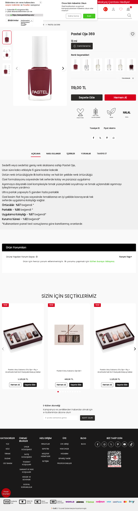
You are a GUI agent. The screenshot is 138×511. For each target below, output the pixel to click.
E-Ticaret (60, 508)
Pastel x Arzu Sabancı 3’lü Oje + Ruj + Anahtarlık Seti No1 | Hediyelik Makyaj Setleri (115, 370)
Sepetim (45, 449)
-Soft (54, 508)
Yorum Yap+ (125, 256)
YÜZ (7, 444)
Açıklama (35, 153)
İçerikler (71, 153)
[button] (17, 68)
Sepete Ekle (87, 97)
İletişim (45, 461)
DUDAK (8, 458)
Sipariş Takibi (64, 458)
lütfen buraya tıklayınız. (102, 261)
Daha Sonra (73, 16)
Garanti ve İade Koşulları (27, 470)
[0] (128, 9)
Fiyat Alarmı (109, 128)
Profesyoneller (64, 463)
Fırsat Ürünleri (6, 492)
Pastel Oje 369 (54, 25)
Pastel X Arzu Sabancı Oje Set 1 (69, 371)
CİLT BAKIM (7, 463)
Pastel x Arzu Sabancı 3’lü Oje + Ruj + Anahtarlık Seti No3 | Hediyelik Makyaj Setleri (23, 370)
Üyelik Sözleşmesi (26, 448)
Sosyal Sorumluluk (26, 485)
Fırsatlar (45, 444)
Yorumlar (86, 153)
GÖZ (8, 449)
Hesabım (64, 453)
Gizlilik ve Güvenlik (26, 478)
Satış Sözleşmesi (26, 455)
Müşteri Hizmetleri (45, 455)
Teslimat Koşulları (26, 463)
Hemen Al (120, 97)
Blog (83, 444)
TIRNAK (8, 453)
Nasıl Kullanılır (53, 153)
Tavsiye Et (95, 128)
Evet (89, 16)
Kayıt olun (87, 417)
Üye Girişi (64, 444)
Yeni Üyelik (64, 449)
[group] (40, 68)
